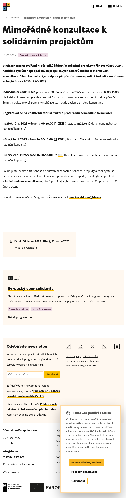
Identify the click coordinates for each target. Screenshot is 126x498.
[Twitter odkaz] (92, 346)
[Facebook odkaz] (68, 346)
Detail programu (18, 317)
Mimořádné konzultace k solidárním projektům (49, 17)
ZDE (61, 123)
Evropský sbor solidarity (33, 55)
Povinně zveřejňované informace (82, 361)
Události (15, 17)
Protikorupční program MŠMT (81, 365)
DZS (5, 17)
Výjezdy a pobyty (18, 309)
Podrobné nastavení (84, 472)
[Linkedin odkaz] (104, 346)
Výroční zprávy (90, 356)
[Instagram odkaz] (80, 346)
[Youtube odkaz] (117, 346)
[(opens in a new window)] (12, 488)
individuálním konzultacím (23, 181)
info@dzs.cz (10, 451)
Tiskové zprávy (73, 356)
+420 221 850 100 (13, 456)
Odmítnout (78, 481)
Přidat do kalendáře (25, 247)
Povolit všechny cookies (86, 462)
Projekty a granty (41, 309)
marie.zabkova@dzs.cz (85, 197)
